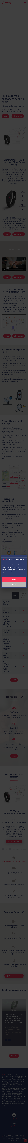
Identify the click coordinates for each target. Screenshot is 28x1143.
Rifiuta (14, 584)
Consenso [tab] (4, 559)
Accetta (14, 579)
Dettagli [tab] (11, 559)
